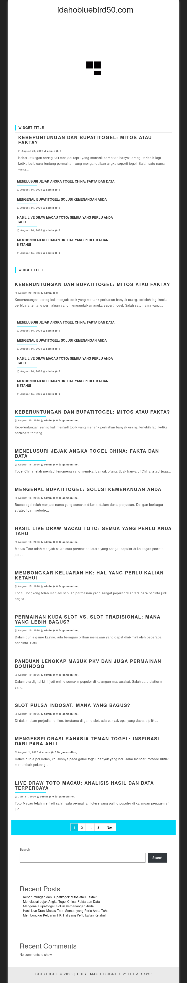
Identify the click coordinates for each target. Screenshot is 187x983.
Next (110, 827)
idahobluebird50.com (95, 9)
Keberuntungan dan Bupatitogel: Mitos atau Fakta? (85, 140)
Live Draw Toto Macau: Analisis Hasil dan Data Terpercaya (84, 785)
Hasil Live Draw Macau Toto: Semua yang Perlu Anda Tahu (93, 531)
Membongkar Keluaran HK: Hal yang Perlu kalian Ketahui (89, 575)
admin (51, 151)
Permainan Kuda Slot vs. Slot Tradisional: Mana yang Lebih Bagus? (88, 619)
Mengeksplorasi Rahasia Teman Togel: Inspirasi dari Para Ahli (87, 741)
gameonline (70, 420)
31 (99, 827)
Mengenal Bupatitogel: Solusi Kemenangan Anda (62, 199)
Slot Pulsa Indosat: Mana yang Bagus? (72, 705)
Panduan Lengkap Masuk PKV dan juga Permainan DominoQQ (88, 663)
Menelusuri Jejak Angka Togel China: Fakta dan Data (65, 181)
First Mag (88, 974)
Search (25, 849)
